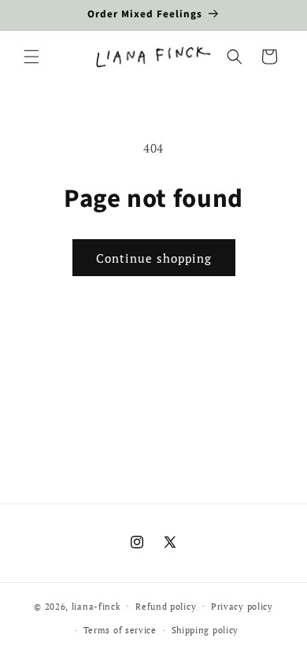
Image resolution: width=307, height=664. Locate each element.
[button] (31, 56)
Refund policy (165, 606)
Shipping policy (205, 630)
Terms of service (120, 630)
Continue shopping (154, 258)
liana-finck (96, 605)
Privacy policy (242, 606)
